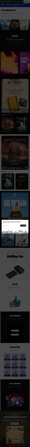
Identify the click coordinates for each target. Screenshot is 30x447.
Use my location (23, 225)
